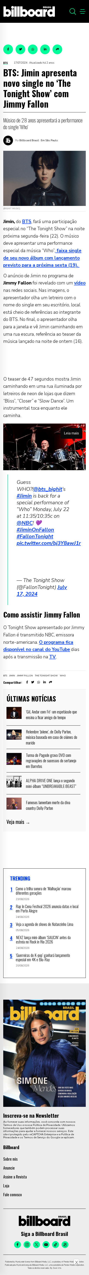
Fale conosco (12, 1194)
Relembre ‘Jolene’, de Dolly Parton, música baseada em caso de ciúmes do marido (51, 737)
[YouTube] (46, 1244)
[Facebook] (17, 1244)
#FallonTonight (35, 536)
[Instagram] (27, 1244)
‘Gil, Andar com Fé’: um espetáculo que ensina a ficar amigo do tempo (51, 714)
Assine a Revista (15, 1177)
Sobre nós (10, 1159)
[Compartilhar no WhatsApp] (33, 49)
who (63, 676)
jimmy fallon (25, 676)
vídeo (80, 283)
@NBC (25, 522)
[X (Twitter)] (36, 1244)
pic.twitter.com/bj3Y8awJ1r (49, 543)
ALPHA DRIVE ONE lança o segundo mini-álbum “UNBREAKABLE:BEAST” (51, 783)
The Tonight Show (46, 676)
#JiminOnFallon (35, 529)
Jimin (12, 676)
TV (52, 657)
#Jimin (24, 495)
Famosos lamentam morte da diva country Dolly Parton (48, 805)
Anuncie (9, 1168)
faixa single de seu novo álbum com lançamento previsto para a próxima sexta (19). (42, 258)
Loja (6, 1185)
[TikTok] (55, 1244)
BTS (5, 63)
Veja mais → (18, 821)
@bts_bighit (47, 489)
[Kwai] (65, 1244)
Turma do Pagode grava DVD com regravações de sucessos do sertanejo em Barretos (51, 760)
